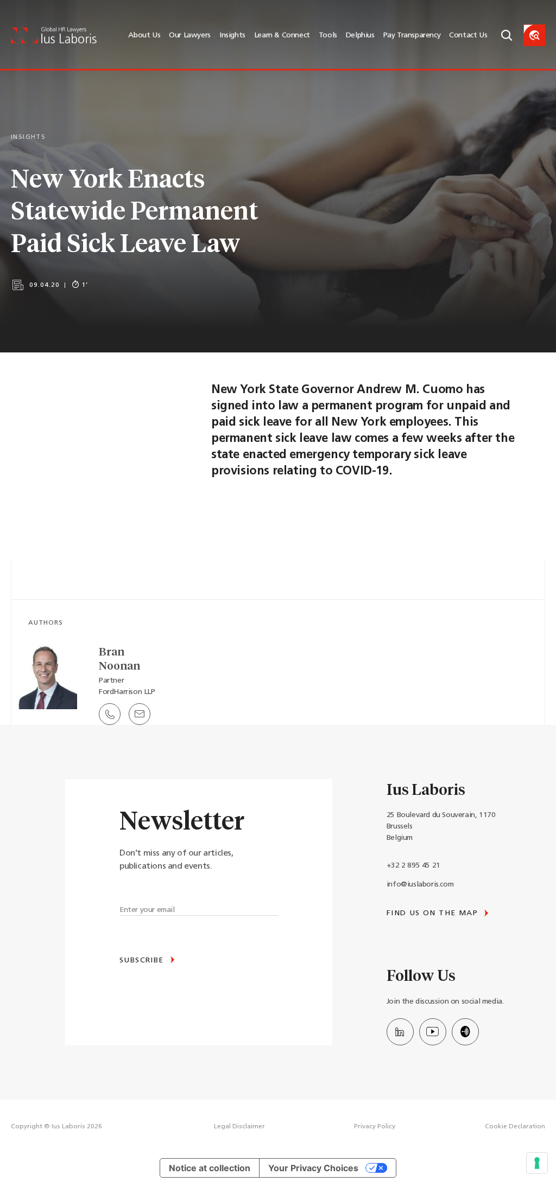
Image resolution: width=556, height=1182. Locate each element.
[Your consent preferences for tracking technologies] (537, 1163)
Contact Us (468, 35)
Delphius (360, 35)
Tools (328, 35)
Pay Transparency (412, 35)
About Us (144, 35)
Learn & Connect (282, 35)
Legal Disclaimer (239, 1126)
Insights (232, 35)
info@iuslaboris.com (420, 885)
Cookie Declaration (515, 1126)
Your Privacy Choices (313, 1167)
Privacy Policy (374, 1126)
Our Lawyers (190, 35)
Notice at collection (209, 1167)
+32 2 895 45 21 (413, 866)
